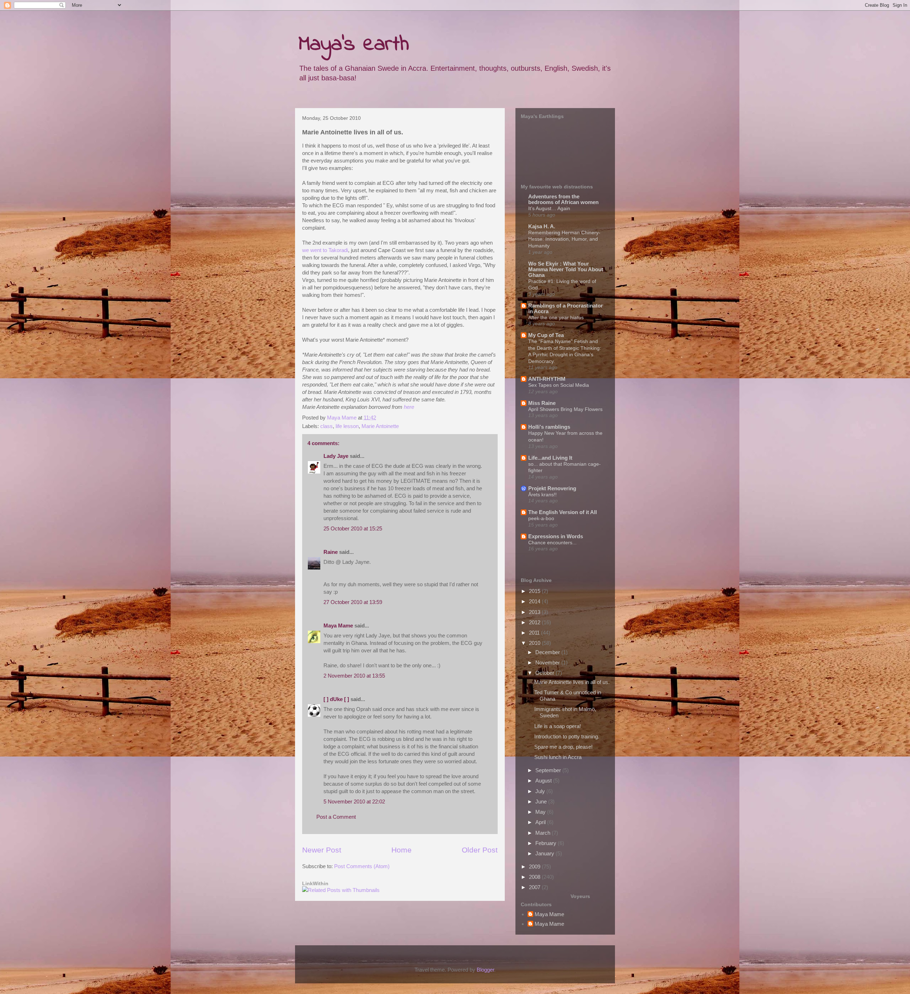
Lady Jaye (335, 456)
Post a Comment (336, 817)
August (544, 780)
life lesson (347, 426)
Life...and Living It (550, 458)
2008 (535, 877)
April (541, 822)
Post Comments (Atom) (362, 866)
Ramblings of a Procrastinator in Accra (565, 308)
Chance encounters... (552, 542)
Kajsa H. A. (541, 226)
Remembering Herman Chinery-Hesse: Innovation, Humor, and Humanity (564, 239)
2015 (535, 591)
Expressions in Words (555, 536)
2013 (535, 612)
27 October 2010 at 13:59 (352, 602)
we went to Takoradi (325, 250)
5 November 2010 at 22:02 (354, 801)
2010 (535, 643)
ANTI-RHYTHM (547, 379)
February (546, 843)
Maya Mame (338, 625)
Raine (330, 552)
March (543, 833)
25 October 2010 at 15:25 (352, 528)
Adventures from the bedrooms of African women (563, 199)
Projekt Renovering (552, 488)
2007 (535, 887)
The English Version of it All (562, 512)
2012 (535, 622)
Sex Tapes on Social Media (558, 385)
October (545, 673)
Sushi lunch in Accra (558, 757)
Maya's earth (354, 44)
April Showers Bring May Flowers (565, 409)
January (545, 853)
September (548, 770)
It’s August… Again (549, 208)
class (326, 426)
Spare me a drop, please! (563, 747)
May (541, 812)
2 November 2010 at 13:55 (354, 676)
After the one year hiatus (556, 317)
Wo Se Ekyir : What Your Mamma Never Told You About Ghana (565, 269)
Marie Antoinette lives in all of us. (572, 682)
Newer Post (321, 850)
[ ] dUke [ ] (336, 699)
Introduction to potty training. (566, 736)
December (548, 652)
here (409, 407)
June (541, 801)
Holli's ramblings (549, 427)
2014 (535, 601)
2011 (535, 633)
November (548, 662)
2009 (535, 867)
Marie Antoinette (380, 426)
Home (401, 850)
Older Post (480, 850)
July (540, 791)
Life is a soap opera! (557, 726)
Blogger (485, 970)
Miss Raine (542, 403)
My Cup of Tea (546, 335)
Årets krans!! (542, 494)
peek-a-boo (541, 518)
